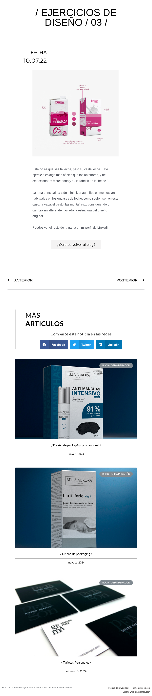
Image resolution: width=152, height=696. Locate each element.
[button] (76, 244)
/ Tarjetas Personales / (76, 662)
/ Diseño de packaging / (76, 554)
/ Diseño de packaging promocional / (76, 445)
